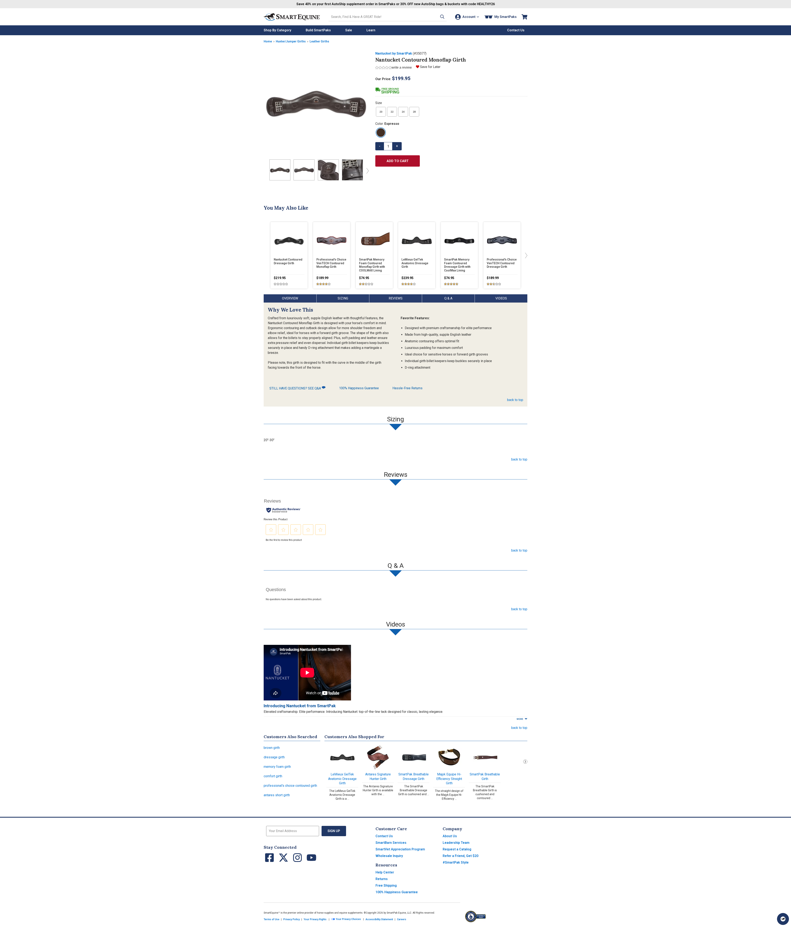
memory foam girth (277, 767)
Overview (290, 298)
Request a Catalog (457, 849)
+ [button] (397, 146)
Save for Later (430, 67)
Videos (501, 298)
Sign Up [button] (334, 831)
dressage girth (274, 757)
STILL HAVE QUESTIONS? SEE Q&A (295, 388)
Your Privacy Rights (315, 919)
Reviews (396, 298)
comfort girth (273, 776)
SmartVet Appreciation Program (400, 849)
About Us (450, 836)
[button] (442, 16)
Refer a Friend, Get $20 (460, 856)
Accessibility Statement (379, 919)
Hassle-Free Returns (407, 388)
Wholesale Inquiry (389, 856)
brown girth (272, 748)
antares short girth (277, 795)
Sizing (343, 298)
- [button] (379, 146)
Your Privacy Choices (348, 919)
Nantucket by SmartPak (393, 53)
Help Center (385, 872)
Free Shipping (386, 885)
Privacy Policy (291, 919)
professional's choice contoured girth (290, 786)
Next (525, 762)
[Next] (367, 170)
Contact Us (384, 836)
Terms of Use (271, 919)
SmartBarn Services (391, 843)
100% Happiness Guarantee (359, 388)
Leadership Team (456, 843)
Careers (401, 919)
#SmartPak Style (456, 862)
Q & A (448, 298)
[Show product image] (316, 103)
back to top (515, 400)
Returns (382, 879)
